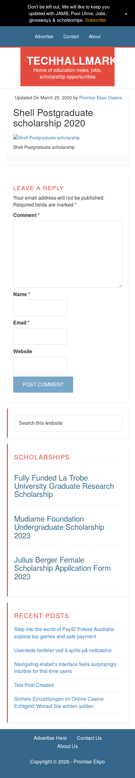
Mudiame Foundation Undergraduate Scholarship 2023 (59, 527)
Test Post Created (34, 684)
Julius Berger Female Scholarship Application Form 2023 (62, 568)
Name (21, 294)
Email (21, 322)
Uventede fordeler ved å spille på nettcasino (63, 650)
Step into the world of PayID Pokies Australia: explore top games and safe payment (64, 632)
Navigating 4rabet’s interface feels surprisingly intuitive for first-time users (65, 667)
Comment (26, 215)
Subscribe (95, 19)
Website (22, 351)
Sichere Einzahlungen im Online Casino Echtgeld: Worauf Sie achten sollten (59, 702)
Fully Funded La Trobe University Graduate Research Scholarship (64, 486)
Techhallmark (72, 60)
